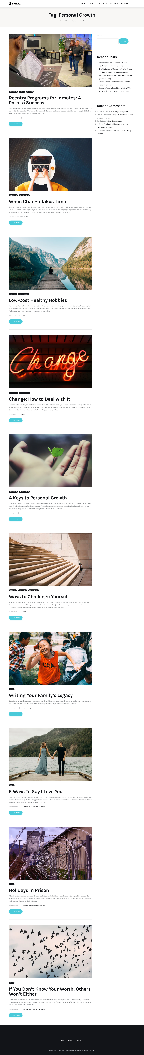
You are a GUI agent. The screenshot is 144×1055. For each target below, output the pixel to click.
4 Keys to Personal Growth (38, 498)
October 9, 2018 (13, 806)
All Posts (67, 21)
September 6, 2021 (14, 216)
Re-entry (30, 91)
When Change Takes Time (37, 201)
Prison (22, 91)
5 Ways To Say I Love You (36, 791)
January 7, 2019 (13, 708)
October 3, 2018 (13, 1009)
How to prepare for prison (118, 111)
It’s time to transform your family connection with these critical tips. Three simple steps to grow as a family (116, 75)
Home (61, 21)
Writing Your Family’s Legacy (41, 695)
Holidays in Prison (29, 890)
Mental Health (24, 195)
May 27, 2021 (12, 414)
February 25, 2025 (14, 118)
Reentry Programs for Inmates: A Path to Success (45, 100)
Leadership (13, 91)
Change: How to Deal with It (39, 399)
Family (12, 689)
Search (99, 36)
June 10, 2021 (12, 315)
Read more (16, 124)
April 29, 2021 (12, 513)
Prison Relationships (114, 121)
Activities (13, 294)
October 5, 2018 (13, 905)
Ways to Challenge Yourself (39, 596)
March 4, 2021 (13, 611)
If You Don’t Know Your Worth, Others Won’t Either (50, 991)
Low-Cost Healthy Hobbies (38, 300)
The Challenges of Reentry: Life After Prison (115, 69)
